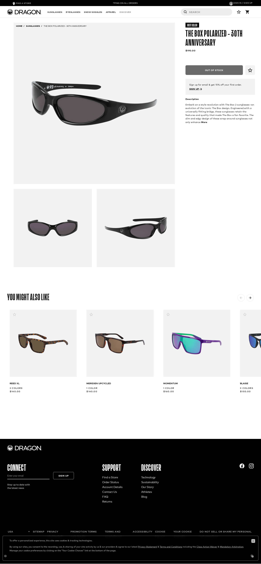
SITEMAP (38, 531)
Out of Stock (214, 70)
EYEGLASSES (73, 12)
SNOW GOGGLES (93, 12)
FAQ (105, 496)
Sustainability (150, 482)
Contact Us (109, 491)
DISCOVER (125, 12)
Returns (107, 501)
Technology (148, 477)
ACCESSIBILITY (142, 531)
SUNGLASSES (54, 12)
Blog (144, 496)
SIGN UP (194, 88)
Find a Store (110, 477)
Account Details (112, 487)
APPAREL (111, 12)
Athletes (146, 491)
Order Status (110, 482)
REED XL (14, 383)
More (204, 122)
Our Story (147, 487)
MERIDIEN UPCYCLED (98, 383)
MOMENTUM (170, 383)
